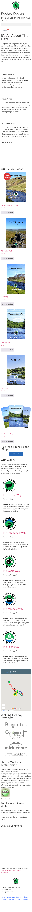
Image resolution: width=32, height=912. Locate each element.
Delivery (11, 899)
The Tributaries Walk (14, 533)
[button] (16, 24)
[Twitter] (9, 907)
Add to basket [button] (7, 213)
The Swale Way (11, 570)
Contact (19, 899)
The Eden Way (11, 646)
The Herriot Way (12, 495)
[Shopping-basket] (18, 907)
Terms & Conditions (14, 897)
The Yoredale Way (13, 608)
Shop (3, 897)
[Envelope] (13, 907)
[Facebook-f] (4, 907)
